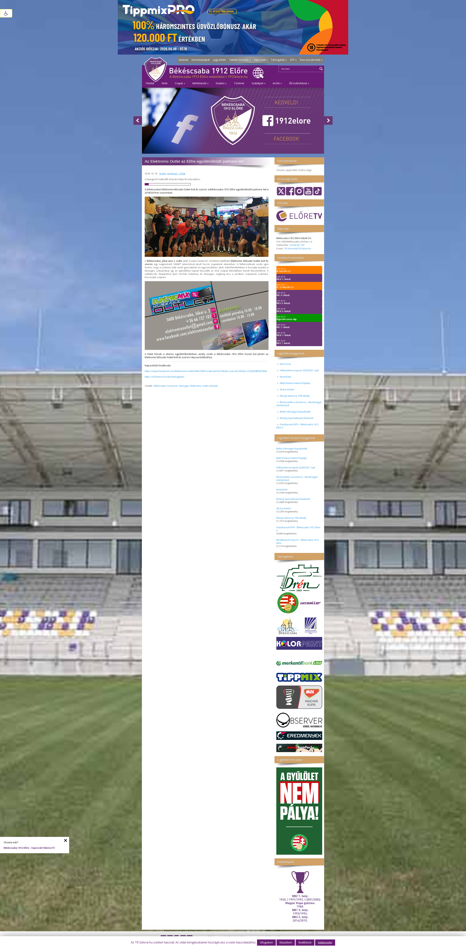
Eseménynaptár (200, 59)
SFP (293, 59)
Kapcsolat (261, 59)
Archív (162, 173)
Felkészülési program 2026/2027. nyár (299, 370)
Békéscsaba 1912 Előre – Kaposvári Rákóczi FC (29, 847)
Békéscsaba (160, 385)
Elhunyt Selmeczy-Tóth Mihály (295, 395)
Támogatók (279, 59)
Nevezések (285, 376)
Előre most (285, 364)
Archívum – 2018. (176, 173)
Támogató (183, 385)
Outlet (205, 385)
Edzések (183, 59)
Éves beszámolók (311, 59)
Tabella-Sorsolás (240, 59)
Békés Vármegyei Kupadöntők (295, 411)
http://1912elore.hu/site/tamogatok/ (164, 376)
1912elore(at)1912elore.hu (297, 248)
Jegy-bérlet (219, 59)
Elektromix (195, 385)
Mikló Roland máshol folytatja (295, 383)
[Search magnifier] (321, 69)
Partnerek (172, 385)
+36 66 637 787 (297, 245)
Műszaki (214, 385)
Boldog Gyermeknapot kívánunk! (296, 418)
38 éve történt (287, 389)
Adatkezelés (325, 942)
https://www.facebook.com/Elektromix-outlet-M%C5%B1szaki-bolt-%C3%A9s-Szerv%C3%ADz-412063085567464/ (206, 371)
